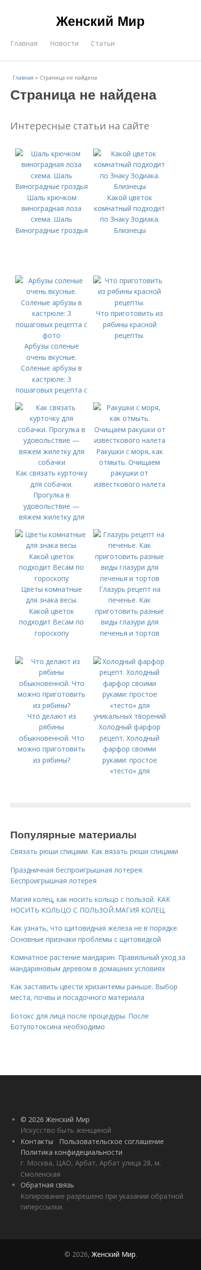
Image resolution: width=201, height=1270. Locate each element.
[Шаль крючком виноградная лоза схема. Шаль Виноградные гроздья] (51, 186)
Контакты (36, 1141)
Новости (64, 43)
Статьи (103, 43)
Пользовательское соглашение (111, 1141)
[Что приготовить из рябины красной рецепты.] (129, 302)
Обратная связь (47, 1184)
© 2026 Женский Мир (55, 1119)
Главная (24, 43)
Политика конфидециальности (71, 1152)
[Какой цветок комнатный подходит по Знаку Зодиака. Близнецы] (129, 186)
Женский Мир (100, 20)
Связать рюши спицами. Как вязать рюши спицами (94, 851)
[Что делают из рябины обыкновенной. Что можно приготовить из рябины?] (51, 705)
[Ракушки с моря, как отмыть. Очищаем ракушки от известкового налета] (129, 440)
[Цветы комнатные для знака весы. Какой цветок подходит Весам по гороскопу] (51, 578)
